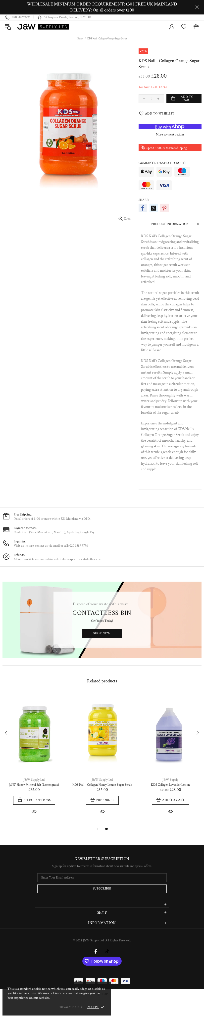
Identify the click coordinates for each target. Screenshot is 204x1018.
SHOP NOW (102, 633)
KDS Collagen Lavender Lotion (170, 785)
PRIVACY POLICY (70, 1007)
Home (80, 38)
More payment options (170, 134)
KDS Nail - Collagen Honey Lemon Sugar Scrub (102, 785)
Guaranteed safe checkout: (162, 163)
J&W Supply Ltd (43, 26)
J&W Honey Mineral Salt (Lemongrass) (34, 785)
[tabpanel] (34, 759)
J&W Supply (170, 780)
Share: (144, 200)
